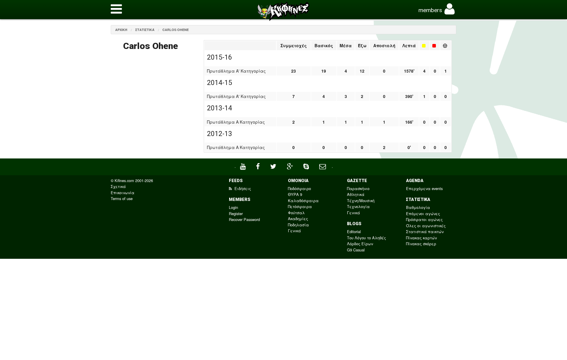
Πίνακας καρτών (421, 237)
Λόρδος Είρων (360, 243)
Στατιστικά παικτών (425, 231)
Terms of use (122, 198)
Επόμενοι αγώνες (423, 213)
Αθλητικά (355, 194)
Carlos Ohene (175, 29)
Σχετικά (118, 186)
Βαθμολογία (418, 207)
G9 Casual (356, 250)
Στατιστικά (144, 29)
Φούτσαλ (296, 212)
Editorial (354, 231)
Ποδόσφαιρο (299, 188)
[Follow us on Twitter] (274, 165)
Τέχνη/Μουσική (360, 200)
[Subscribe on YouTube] (244, 165)
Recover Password (244, 219)
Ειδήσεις (242, 188)
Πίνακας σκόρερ (421, 243)
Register (236, 213)
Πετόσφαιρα (300, 206)
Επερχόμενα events (424, 188)
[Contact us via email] (323, 165)
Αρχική (121, 29)
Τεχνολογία (358, 206)
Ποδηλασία (298, 225)
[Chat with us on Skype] (307, 165)
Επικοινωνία (122, 192)
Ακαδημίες (298, 218)
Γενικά (294, 230)
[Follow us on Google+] (290, 165)
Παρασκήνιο (358, 188)
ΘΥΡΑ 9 (295, 194)
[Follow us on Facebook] (259, 165)
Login (233, 207)
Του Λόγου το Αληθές (366, 237)
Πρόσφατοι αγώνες (424, 219)
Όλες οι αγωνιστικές (426, 225)
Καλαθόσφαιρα (303, 200)
